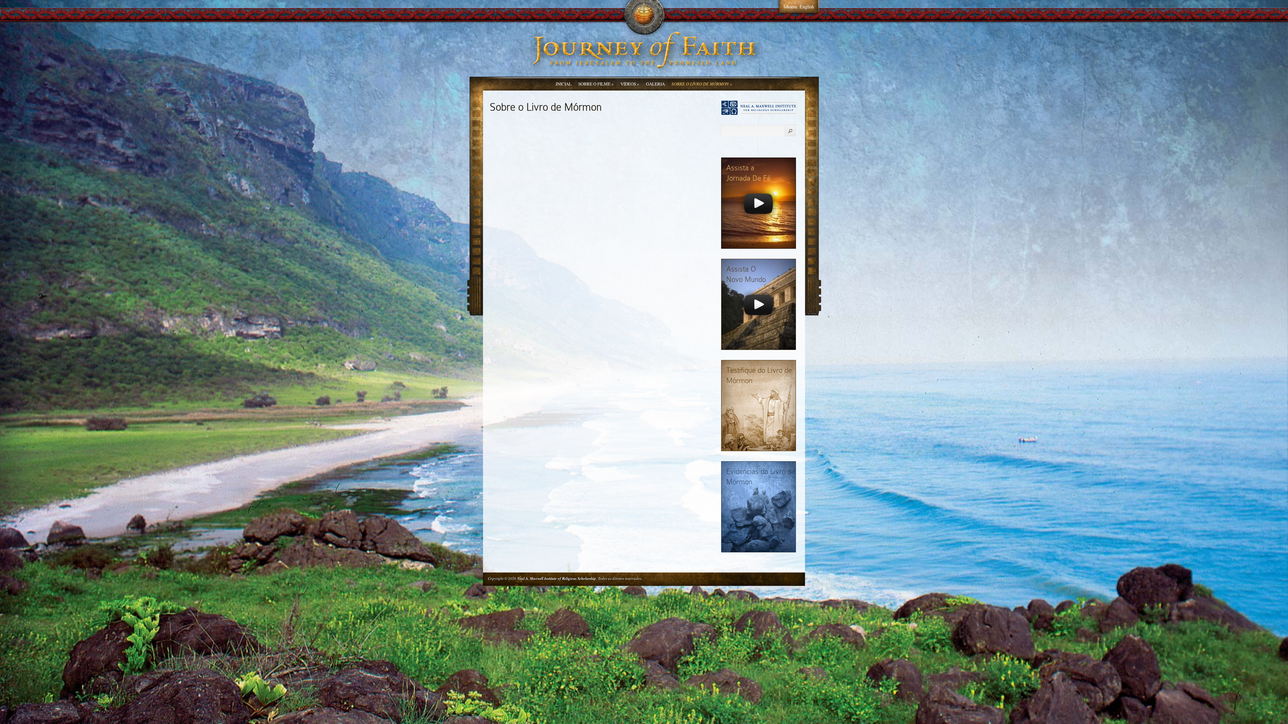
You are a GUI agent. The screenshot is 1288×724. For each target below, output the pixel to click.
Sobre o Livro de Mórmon (702, 84)
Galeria (655, 84)
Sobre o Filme (596, 84)
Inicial (564, 84)
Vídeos (630, 84)
